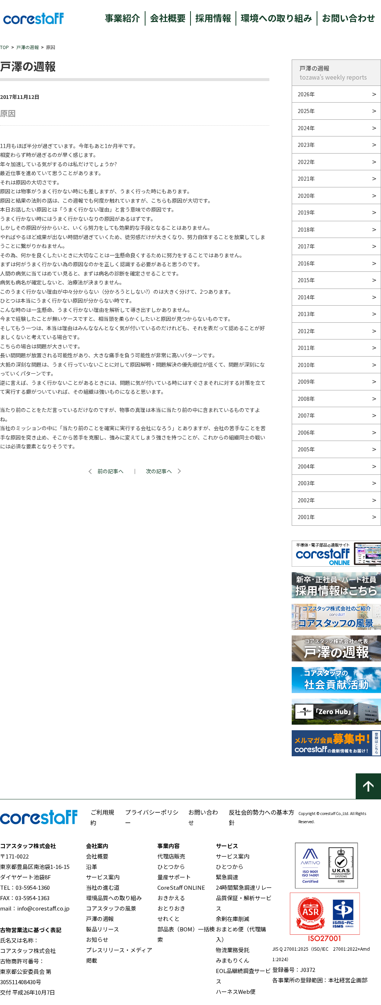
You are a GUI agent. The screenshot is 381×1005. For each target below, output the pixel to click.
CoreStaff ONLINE (181, 887)
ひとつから (171, 866)
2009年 (306, 381)
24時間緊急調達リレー (244, 887)
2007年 (306, 415)
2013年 (306, 314)
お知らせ (97, 939)
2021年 (306, 178)
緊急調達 (227, 877)
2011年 (306, 347)
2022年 (306, 161)
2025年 (306, 111)
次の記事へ (159, 471)
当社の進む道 (102, 887)
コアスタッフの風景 (111, 908)
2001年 (306, 517)
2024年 (306, 128)
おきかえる (171, 898)
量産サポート (174, 877)
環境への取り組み (276, 17)
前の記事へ (110, 471)
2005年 (306, 449)
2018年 (306, 229)
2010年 (306, 364)
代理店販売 (171, 856)
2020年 (306, 195)
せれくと (168, 918)
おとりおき (171, 908)
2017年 (306, 246)
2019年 (306, 212)
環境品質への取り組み (114, 898)
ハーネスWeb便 (236, 991)
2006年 (306, 432)
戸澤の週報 (27, 47)
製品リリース (102, 929)
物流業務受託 (232, 950)
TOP (4, 47)
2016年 (306, 263)
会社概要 (168, 17)
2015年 (306, 280)
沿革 (91, 866)
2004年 (306, 466)
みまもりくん (232, 960)
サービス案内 (102, 877)
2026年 (306, 94)
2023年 (306, 144)
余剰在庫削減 (232, 918)
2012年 (306, 331)
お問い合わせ (348, 17)
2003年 (306, 483)
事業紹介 (122, 17)
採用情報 (213, 17)
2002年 (306, 500)
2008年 (306, 398)
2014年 (306, 297)
